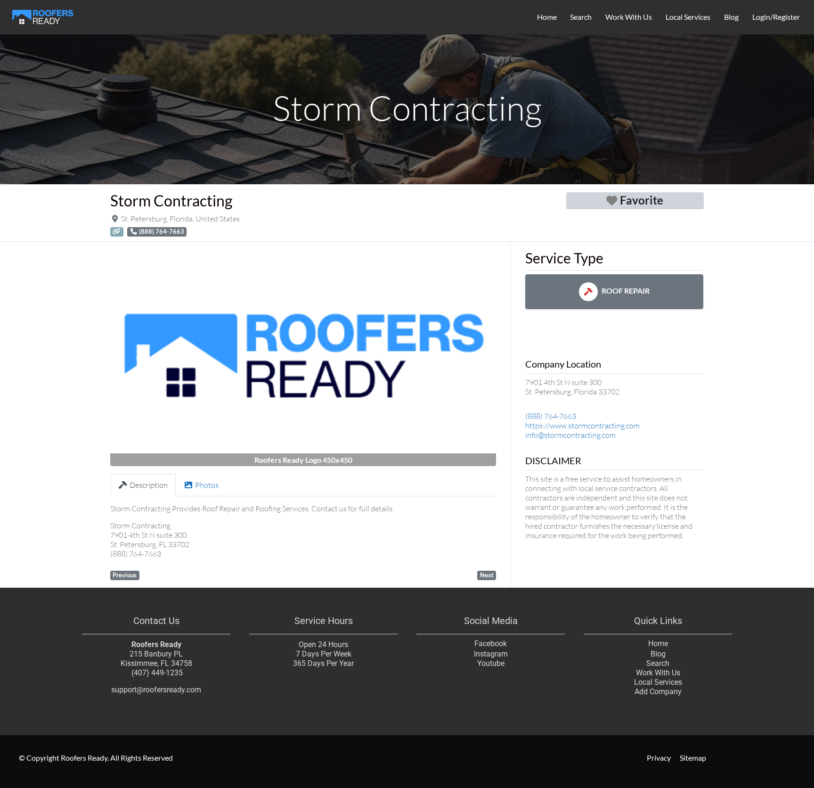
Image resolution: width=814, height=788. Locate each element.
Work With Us (628, 16)
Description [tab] (149, 485)
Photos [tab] (207, 485)
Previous (125, 575)
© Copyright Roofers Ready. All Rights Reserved (96, 757)
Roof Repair (626, 290)
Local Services (688, 16)
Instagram (491, 653)
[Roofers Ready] (43, 15)
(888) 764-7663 (550, 416)
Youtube (491, 663)
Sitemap (693, 757)
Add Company (658, 691)
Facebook (490, 643)
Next (487, 575)
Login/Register (776, 16)
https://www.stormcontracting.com (582, 425)
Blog (731, 16)
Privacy (658, 757)
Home (547, 16)
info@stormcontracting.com (570, 435)
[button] (139, 358)
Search (581, 16)
